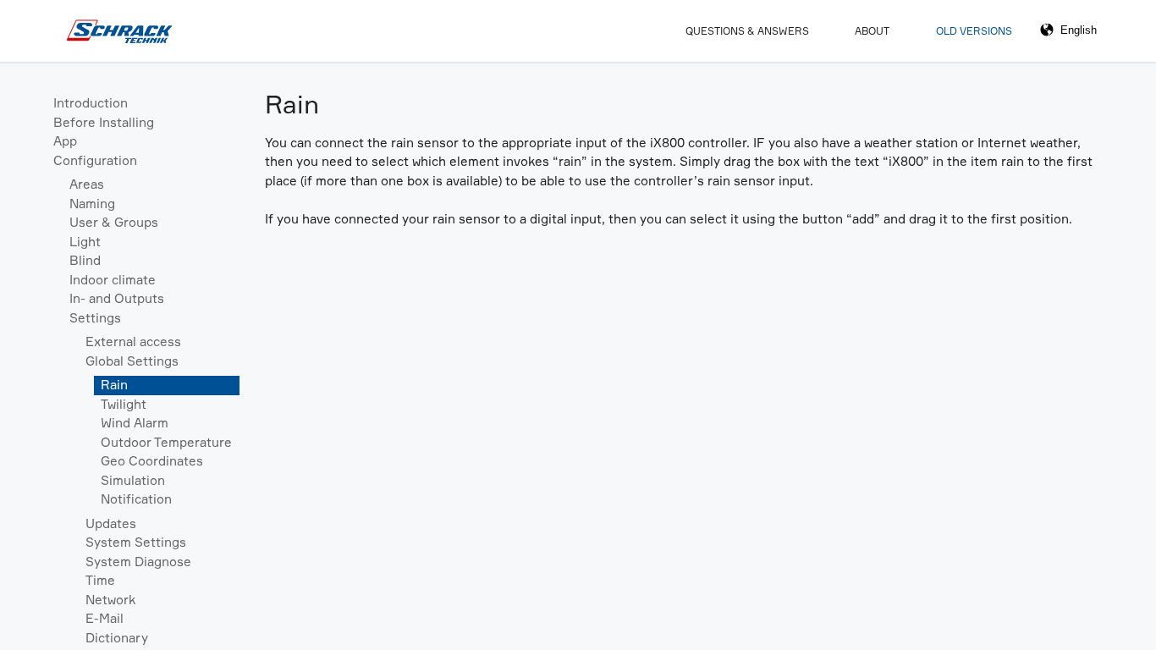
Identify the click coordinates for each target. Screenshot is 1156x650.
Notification (136, 499)
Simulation (133, 480)
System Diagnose (138, 562)
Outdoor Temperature (166, 442)
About (872, 31)
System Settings (135, 542)
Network (110, 600)
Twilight (123, 404)
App (65, 141)
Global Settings (132, 361)
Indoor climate (112, 280)
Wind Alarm (134, 423)
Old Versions (974, 31)
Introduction (90, 103)
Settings (95, 318)
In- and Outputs (116, 298)
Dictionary (116, 638)
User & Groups (113, 222)
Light (85, 242)
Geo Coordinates (152, 461)
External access (133, 341)
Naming (92, 204)
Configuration (95, 160)
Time (100, 580)
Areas (86, 184)
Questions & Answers (747, 31)
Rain (114, 385)
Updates (110, 523)
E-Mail (104, 618)
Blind (85, 260)
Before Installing (103, 122)
